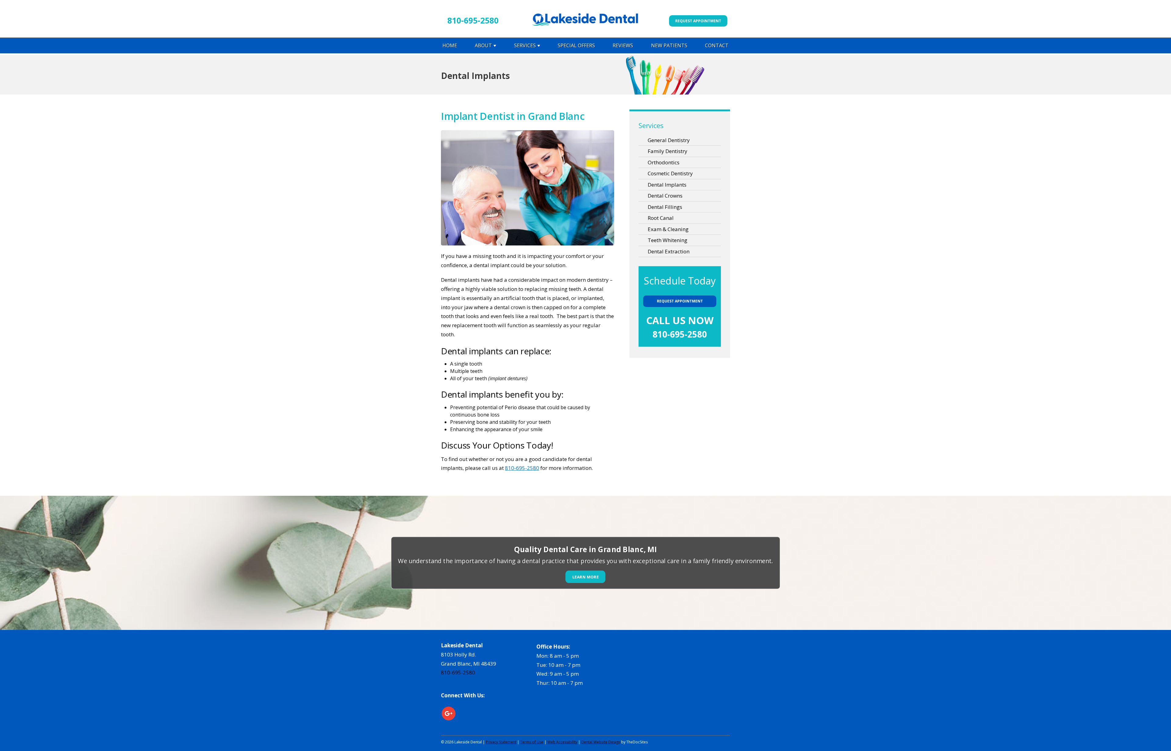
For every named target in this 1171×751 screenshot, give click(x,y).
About (483, 45)
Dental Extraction (668, 251)
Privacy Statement (501, 742)
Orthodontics (663, 162)
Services (525, 45)
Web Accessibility (562, 742)
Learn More (585, 577)
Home (449, 45)
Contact (717, 45)
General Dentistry (669, 140)
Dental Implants (667, 184)
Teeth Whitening (667, 240)
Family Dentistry (667, 151)
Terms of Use (531, 742)
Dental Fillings (665, 206)
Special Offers (576, 45)
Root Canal (661, 217)
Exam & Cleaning (668, 229)
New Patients (669, 45)
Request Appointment (698, 20)
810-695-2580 (473, 20)
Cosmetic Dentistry (670, 173)
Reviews (623, 45)
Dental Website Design (600, 742)
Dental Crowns (665, 195)
